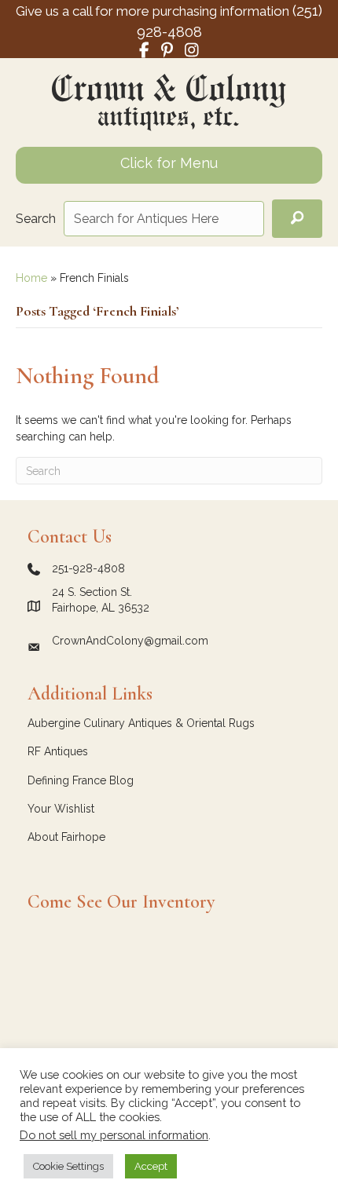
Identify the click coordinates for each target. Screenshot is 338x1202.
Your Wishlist (61, 808)
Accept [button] (150, 1166)
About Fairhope (66, 837)
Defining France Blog (81, 780)
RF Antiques (58, 751)
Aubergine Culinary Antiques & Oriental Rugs (141, 723)
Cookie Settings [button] (68, 1166)
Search (36, 218)
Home (31, 278)
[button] (297, 218)
